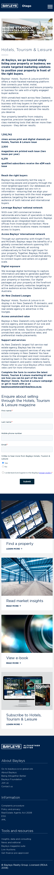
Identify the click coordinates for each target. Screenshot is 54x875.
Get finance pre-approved (14, 853)
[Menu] (49, 7)
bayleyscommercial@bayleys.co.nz (21, 386)
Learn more (13, 549)
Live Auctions (8, 849)
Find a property (19, 543)
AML (3, 819)
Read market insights (24, 601)
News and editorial (10, 842)
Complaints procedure (12, 805)
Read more (12, 606)
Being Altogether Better (13, 776)
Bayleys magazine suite (13, 846)
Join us (5, 782)
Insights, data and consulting (16, 839)
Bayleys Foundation (11, 779)
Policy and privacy (10, 809)
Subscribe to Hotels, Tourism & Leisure (23, 717)
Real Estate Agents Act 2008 (16, 812)
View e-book (17, 658)
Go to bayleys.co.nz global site (17, 769)
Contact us (7, 786)
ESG (3, 816)
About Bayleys (9, 772)
